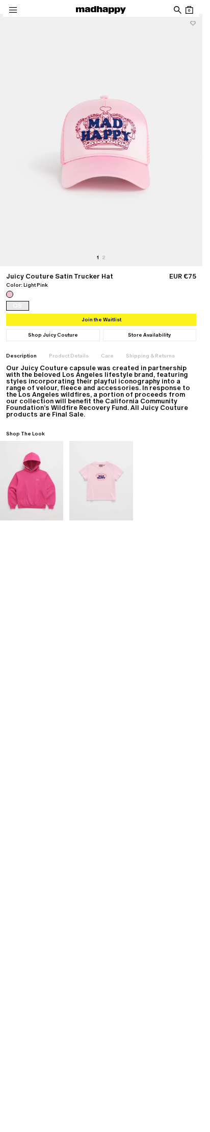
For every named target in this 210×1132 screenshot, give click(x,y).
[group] (101, 140)
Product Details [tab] (69, 355)
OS (17, 305)
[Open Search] (177, 10)
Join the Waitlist (101, 319)
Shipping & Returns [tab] (150, 355)
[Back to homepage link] (101, 10)
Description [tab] (21, 355)
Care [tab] (107, 355)
